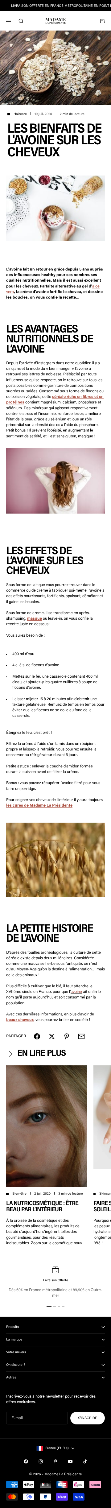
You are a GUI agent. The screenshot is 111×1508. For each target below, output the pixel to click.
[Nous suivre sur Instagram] (40, 1461)
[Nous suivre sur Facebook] (25, 1461)
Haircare (20, 114)
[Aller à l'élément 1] (49, 1306)
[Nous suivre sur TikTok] (85, 1461)
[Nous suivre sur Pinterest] (55, 1461)
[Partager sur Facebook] (37, 1036)
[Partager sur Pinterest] (66, 1036)
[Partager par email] (81, 1036)
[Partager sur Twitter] (52, 1036)
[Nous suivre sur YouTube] (70, 1461)
